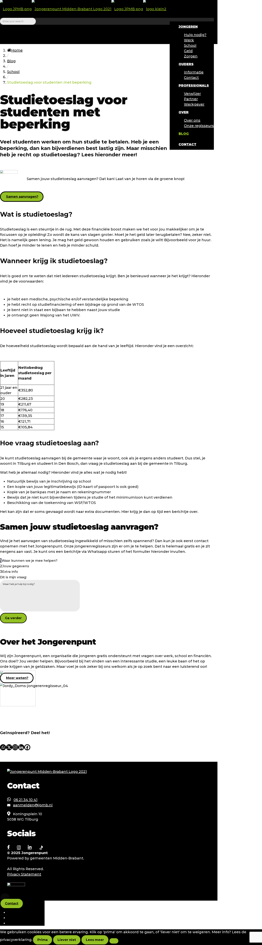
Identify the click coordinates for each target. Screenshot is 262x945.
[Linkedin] (21, 747)
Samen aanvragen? (22, 197)
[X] (9, 747)
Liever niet (67, 940)
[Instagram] (15, 747)
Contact (11, 903)
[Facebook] (27, 747)
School (13, 72)
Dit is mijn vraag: (13, 577)
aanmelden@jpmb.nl (33, 805)
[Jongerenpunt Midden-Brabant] (83, 9)
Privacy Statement (24, 874)
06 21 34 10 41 (25, 800)
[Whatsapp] (3, 747)
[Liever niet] (114, 941)
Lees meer (95, 940)
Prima (42, 940)
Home (17, 50)
